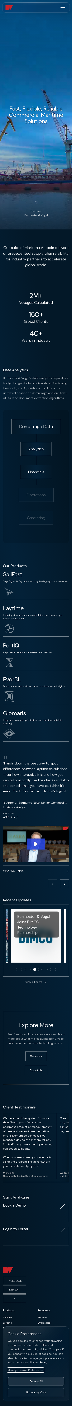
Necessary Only (36, 1392)
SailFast (7, 1317)
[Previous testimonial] (52, 883)
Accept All (36, 1381)
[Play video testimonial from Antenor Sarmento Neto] (36, 844)
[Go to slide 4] (44, 969)
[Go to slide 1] (19, 969)
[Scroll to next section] (36, 203)
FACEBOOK (15, 1280)
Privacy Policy (38, 1362)
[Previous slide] (9, 940)
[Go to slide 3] (36, 969)
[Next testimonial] (64, 883)
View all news (33, 982)
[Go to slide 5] (53, 969)
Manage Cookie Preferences (26, 1370)
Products (9, 1310)
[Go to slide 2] (28, 969)
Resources (44, 1310)
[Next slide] (63, 940)
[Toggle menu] (63, 7)
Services (42, 1317)
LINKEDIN (14, 1289)
